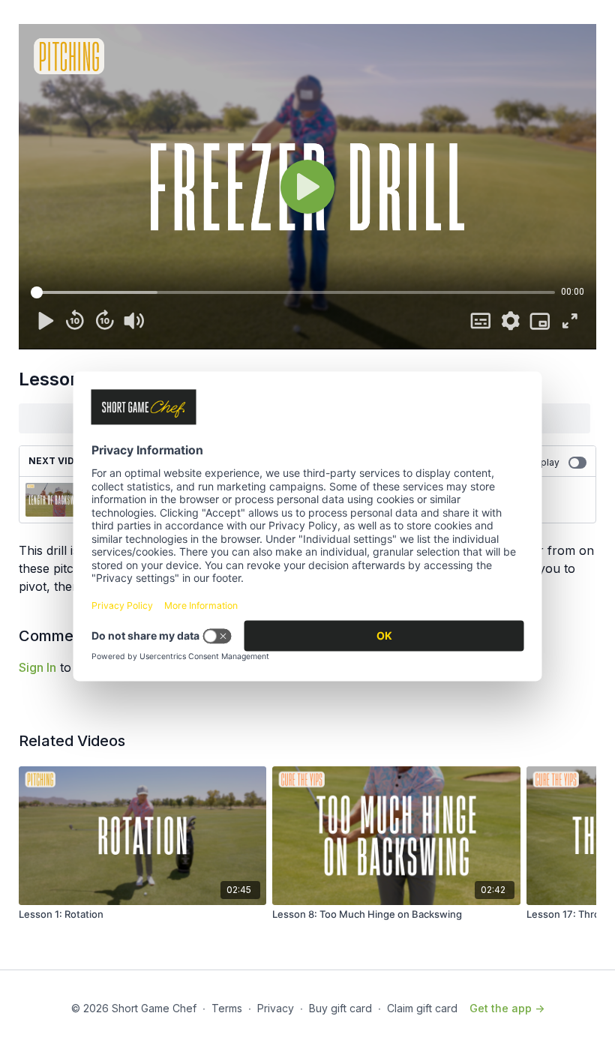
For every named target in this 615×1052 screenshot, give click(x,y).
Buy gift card (340, 1008)
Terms (227, 1008)
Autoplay (540, 462)
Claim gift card (422, 1008)
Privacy (275, 1008)
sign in (37, 667)
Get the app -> (507, 1008)
